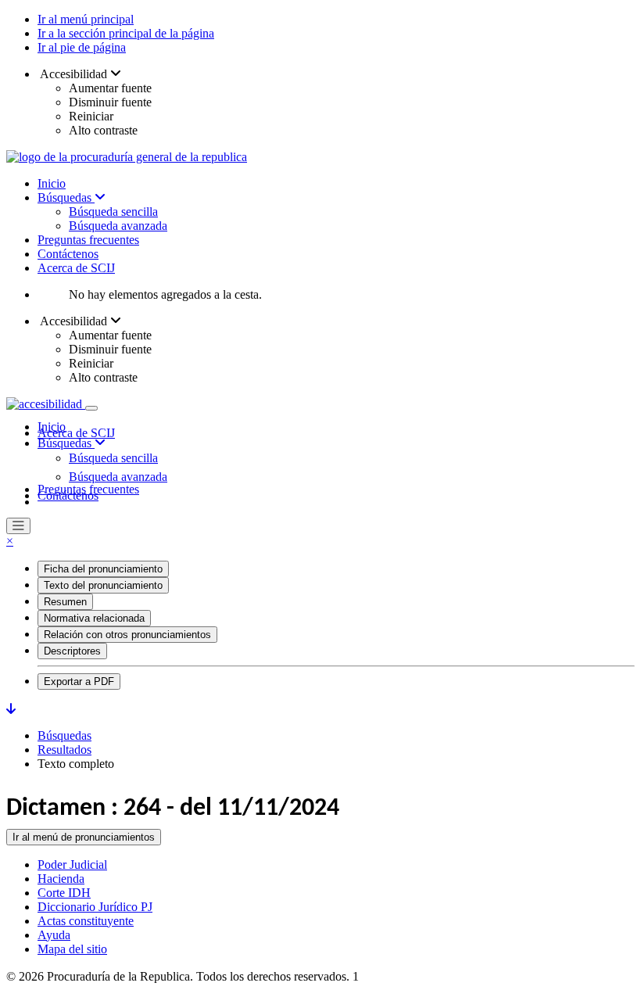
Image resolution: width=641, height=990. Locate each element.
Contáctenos (68, 253)
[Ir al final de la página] (11, 709)
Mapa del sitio (72, 949)
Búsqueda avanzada (118, 225)
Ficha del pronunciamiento (103, 569)
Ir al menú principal (86, 19)
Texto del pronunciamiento (103, 585)
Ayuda (54, 935)
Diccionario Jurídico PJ (95, 906)
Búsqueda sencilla (113, 211)
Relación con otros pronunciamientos (127, 634)
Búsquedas (66, 197)
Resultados (64, 749)
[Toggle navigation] (91, 408)
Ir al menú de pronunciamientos (84, 837)
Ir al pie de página (82, 47)
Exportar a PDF (79, 681)
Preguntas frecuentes (88, 239)
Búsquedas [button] (66, 443)
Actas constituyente (86, 920)
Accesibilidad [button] (74, 74)
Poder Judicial (72, 864)
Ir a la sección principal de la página (126, 33)
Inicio (52, 183)
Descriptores (72, 651)
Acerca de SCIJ (76, 267)
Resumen (65, 602)
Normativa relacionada (94, 618)
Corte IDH (64, 892)
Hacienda (61, 878)
